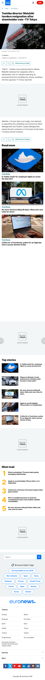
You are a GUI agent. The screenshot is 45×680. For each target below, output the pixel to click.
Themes (5, 609)
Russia (16, 592)
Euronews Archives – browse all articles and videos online (10, 644)
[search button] (39, 557)
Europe (4, 614)
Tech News (14, 8)
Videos (26, 633)
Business (5, 619)
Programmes (6, 637)
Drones (21, 581)
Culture (4, 633)
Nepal (22, 586)
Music (36, 576)
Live (40, 3)
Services (5, 653)
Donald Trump (35, 581)
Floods (11, 586)
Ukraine (28, 592)
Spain (26, 576)
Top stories (9, 360)
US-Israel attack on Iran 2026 (22, 570)
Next (6, 8)
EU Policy (27, 619)
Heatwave (8, 581)
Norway (33, 586)
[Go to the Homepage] (7, 2)
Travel (26, 628)
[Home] (2, 8)
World (26, 614)
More (4, 658)
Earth (3, 624)
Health (4, 628)
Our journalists (29, 637)
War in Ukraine (11, 576)
